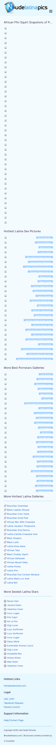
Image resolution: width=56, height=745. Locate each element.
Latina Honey (14, 566)
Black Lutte (13, 542)
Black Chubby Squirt (17, 554)
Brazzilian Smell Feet (17, 518)
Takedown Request (13, 703)
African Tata (13, 550)
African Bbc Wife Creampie (21, 522)
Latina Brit (12, 582)
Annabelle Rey (14, 653)
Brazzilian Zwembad (17, 505)
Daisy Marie (13, 641)
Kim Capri (12, 617)
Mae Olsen (12, 661)
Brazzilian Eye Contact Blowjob (23, 574)
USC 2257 (9, 699)
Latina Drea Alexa (16, 546)
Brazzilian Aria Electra (18, 530)
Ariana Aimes (14, 657)
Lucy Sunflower (15, 629)
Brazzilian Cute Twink (18, 514)
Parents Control (12, 707)
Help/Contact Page (14, 720)
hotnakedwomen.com (15, 685)
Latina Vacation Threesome (21, 526)
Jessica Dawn (14, 605)
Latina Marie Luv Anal (18, 578)
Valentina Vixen (15, 609)
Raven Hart (13, 601)
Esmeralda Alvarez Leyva (20, 645)
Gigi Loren (12, 625)
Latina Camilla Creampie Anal (22, 534)
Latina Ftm (12, 570)
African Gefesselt (16, 558)
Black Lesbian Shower (18, 509)
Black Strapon (14, 538)
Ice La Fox (12, 621)
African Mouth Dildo (17, 562)
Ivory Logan (13, 613)
